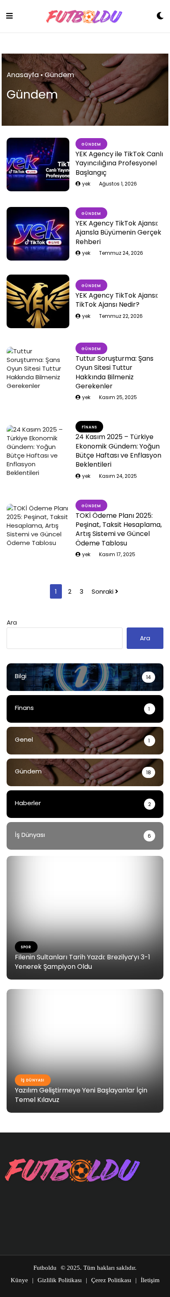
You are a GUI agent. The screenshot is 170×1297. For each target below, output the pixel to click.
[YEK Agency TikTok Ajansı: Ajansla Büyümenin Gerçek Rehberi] (38, 234)
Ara (12, 622)
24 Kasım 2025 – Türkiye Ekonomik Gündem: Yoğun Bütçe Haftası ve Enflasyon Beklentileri (118, 450)
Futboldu (45, 1267)
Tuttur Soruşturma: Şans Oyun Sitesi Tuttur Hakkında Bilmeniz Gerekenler (114, 372)
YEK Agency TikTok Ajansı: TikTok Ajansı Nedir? (117, 300)
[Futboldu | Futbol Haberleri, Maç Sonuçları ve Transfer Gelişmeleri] (84, 16)
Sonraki (103, 591)
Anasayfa (23, 75)
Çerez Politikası (111, 1280)
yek (86, 183)
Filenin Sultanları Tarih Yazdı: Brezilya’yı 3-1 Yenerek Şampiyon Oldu (82, 961)
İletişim (150, 1280)
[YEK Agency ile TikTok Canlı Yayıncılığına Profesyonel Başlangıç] (38, 164)
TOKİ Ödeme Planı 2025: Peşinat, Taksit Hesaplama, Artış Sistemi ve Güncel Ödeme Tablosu (119, 529)
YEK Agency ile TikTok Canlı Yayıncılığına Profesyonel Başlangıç (119, 163)
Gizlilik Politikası (60, 1280)
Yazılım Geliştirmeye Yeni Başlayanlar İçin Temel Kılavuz (81, 1095)
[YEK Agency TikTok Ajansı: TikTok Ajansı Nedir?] (38, 301)
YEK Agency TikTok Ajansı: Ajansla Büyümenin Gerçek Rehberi (118, 233)
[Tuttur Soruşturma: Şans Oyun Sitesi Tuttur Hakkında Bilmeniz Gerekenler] (38, 373)
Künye (19, 1280)
